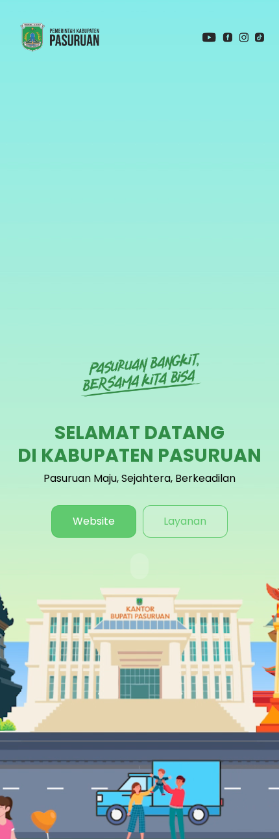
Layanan (185, 521)
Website (94, 521)
